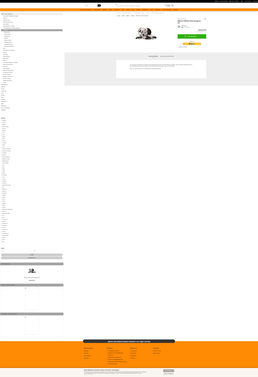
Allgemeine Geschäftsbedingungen (115, 352)
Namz (3, 197)
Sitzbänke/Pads (6, 20)
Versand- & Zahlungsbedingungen (115, 359)
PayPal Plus (133, 353)
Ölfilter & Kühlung (7, 78)
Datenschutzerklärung (88, 374)
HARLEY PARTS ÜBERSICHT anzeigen (10, 16)
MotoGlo (4, 191)
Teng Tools (4, 225)
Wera (3, 239)
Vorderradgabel (6, 68)
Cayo (3, 132)
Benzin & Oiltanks (7, 74)
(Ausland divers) (191, 27)
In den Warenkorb (192, 36)
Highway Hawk (5, 161)
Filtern (32, 254)
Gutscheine (86, 358)
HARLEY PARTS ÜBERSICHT (86, 9)
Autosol (4, 122)
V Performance (5, 233)
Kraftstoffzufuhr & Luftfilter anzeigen (12, 28)
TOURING (138, 9)
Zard (3, 241)
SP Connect (4, 219)
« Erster (118, 15)
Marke (3, 118)
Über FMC (86, 353)
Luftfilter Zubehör (7, 40)
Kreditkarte (133, 355)
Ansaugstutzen (7, 36)
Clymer (3, 136)
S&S (3, 215)
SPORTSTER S (145, 9)
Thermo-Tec (4, 229)
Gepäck (4, 82)
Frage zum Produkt (183, 47)
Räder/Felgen (6, 58)
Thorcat (4, 231)
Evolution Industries (6, 148)
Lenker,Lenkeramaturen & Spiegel (10, 62)
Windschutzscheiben (7, 80)
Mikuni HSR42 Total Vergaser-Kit (32, 277)
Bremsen (5, 60)
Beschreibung (153, 56)
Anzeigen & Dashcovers (8, 76)
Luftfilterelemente (8, 42)
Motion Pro (4, 189)
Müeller (4, 195)
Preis (3, 248)
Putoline (4, 211)
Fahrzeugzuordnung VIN (113, 350)
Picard (3, 205)
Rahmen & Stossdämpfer (8, 70)
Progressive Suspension (7, 209)
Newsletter (86, 350)
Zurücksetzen (31, 257)
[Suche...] (99, 5)
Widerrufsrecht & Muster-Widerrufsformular (117, 361)
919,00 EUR (32, 280)
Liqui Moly (4, 175)
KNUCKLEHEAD (97, 9)
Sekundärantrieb (6, 56)
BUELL (151, 9)
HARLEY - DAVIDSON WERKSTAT (222, 1)
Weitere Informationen (169, 373)
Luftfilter (6, 38)
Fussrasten (5, 66)
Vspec (3, 237)
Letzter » (133, 15)
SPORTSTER (116, 9)
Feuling (3, 154)
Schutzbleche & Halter (8, 72)
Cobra (3, 138)
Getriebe (5, 52)
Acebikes (4, 120)
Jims (3, 165)
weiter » (128, 15)
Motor (4, 48)
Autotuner (5, 18)
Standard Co (5, 223)
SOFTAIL (128, 9)
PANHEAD (104, 9)
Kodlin (3, 171)
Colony (3, 140)
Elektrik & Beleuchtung (8, 22)
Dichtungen (5, 54)
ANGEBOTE (175, 9)
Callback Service (156, 353)
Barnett (4, 124)
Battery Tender (5, 126)
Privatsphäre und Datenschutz (114, 357)
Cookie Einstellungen (112, 363)
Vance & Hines (5, 235)
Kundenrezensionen (167, 56)
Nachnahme (134, 350)
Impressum (110, 355)
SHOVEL (110, 9)
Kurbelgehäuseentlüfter (9, 46)
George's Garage (5, 159)
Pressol (4, 207)
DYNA (133, 9)
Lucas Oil (4, 183)
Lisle (3, 177)
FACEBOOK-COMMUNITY (234, 1)
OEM (3, 199)
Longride (4, 181)
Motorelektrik (6, 24)
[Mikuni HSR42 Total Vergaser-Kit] (146, 33)
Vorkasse (133, 358)
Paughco (4, 203)
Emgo (3, 144)
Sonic (3, 217)
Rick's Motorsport (6, 213)
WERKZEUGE (157, 9)
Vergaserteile (7, 32)
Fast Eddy (4, 152)
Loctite (3, 179)
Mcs (3, 187)
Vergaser (6, 30)
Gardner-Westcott (6, 156)
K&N (3, 167)
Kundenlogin (248, 1)
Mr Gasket (4, 193)
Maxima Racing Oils (6, 185)
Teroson (4, 227)
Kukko (3, 173)
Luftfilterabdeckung (8, 44)
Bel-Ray (4, 128)
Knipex (3, 169)
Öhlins (3, 201)
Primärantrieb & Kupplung (8, 50)
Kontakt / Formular (157, 350)
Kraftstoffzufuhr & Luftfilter (9, 26)
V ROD (122, 9)
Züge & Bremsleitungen (8, 64)
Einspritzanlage (7, 34)
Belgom (4, 130)
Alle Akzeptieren (168, 370)
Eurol (3, 146)
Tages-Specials (87, 355)
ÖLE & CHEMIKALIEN (166, 9)
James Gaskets (5, 163)
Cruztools (4, 142)
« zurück (123, 15)
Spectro (4, 221)
